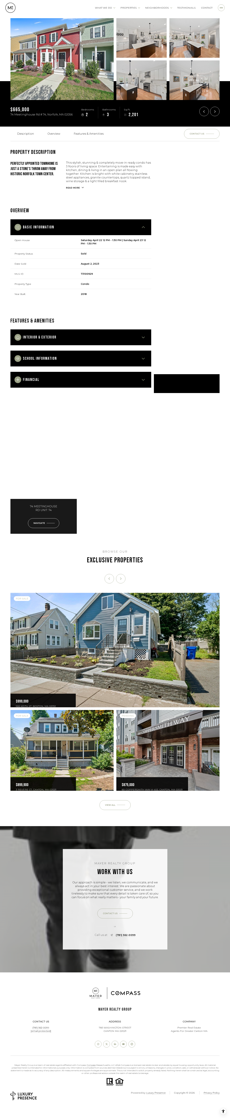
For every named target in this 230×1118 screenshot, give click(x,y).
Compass (91, 1065)
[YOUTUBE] (123, 1044)
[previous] (109, 578)
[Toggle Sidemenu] (221, 7)
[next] (120, 578)
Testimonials (186, 7)
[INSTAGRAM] (98, 1044)
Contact (206, 7)
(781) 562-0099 (125, 935)
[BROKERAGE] (131, 1044)
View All (194, 80)
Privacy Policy (212, 1092)
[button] (202, 134)
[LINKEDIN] (115, 1044)
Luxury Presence (156, 1092)
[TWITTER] (106, 1044)
